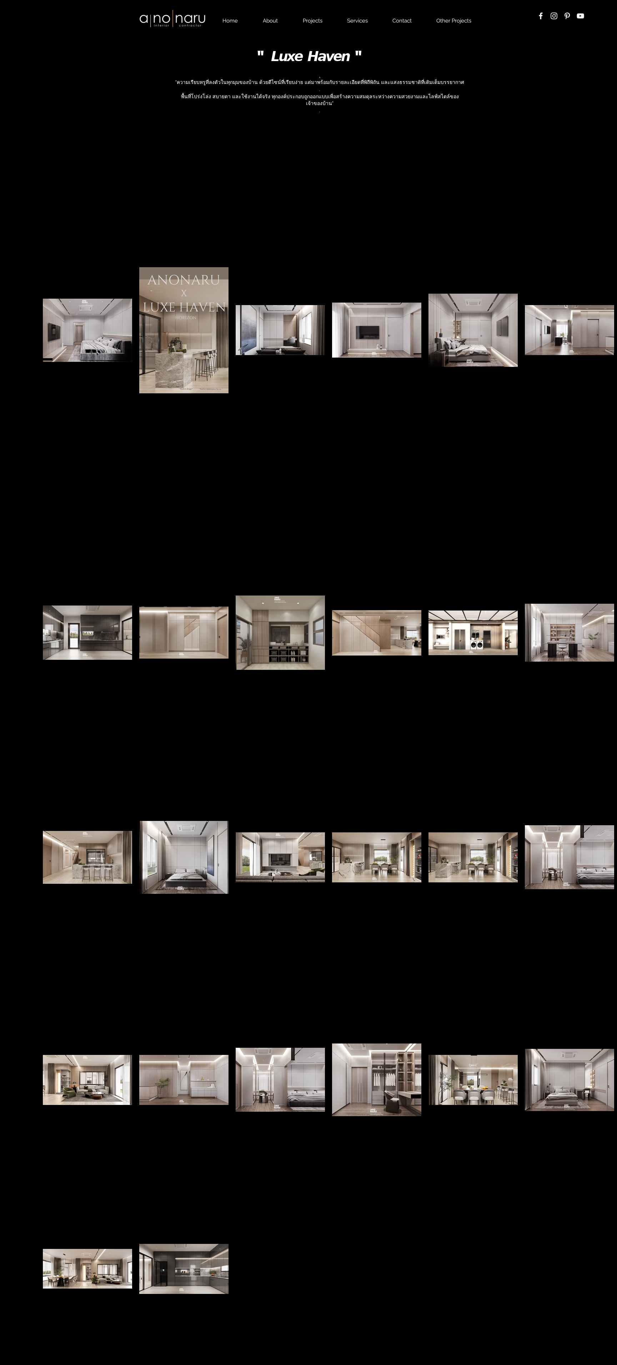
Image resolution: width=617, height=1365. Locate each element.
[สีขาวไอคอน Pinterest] (567, 15)
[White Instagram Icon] (554, 15)
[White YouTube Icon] (580, 15)
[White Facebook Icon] (540, 15)
